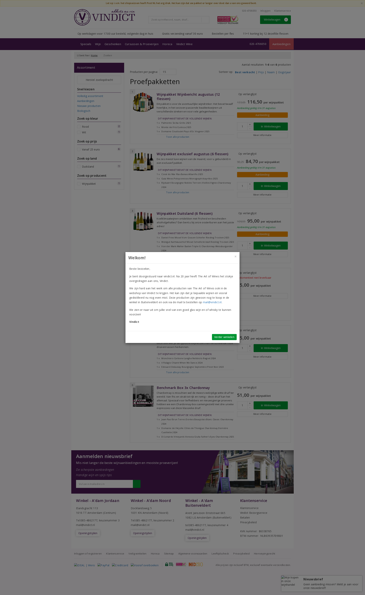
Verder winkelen (224, 337)
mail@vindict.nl (212, 302)
